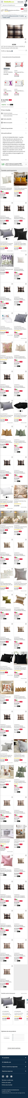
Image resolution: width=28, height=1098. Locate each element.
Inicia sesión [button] (20, 1)
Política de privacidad (7, 1084)
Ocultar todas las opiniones (14, 1048)
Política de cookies (6, 1082)
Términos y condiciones (7, 1080)
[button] (14, 5)
